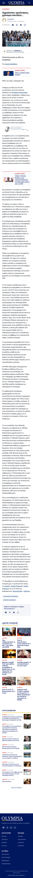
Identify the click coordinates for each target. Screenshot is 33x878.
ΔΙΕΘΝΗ (4, 842)
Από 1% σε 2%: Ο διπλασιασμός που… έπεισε (9, 691)
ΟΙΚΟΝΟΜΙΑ (22, 839)
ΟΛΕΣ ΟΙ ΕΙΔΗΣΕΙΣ (16, 787)
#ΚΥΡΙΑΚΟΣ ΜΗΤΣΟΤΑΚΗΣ (10, 596)
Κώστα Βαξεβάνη (11, 64)
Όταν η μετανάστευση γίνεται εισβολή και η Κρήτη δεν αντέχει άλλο (24, 643)
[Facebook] (12, 25)
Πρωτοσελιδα (17, 591)
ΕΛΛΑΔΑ (4, 846)
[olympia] (16, 2)
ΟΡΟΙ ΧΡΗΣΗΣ (6, 857)
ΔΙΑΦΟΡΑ (21, 846)
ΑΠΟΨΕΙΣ (6, 9)
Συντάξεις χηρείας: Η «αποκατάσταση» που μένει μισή (24, 664)
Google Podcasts (17, 586)
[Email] (11, 827)
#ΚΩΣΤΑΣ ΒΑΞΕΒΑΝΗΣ (9, 600)
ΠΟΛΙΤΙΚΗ (21, 842)
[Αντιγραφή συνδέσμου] (25, 25)
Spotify (7, 586)
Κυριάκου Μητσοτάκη (19, 92)
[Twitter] (17, 25)
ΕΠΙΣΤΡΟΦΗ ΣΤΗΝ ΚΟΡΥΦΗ (16, 875)
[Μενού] (3, 2)
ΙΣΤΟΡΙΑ (20, 836)
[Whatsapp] (21, 25)
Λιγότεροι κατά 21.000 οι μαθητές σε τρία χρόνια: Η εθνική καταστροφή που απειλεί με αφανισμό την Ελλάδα (23, 695)
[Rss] (15, 827)
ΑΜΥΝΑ (4, 836)
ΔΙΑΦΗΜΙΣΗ (5, 860)
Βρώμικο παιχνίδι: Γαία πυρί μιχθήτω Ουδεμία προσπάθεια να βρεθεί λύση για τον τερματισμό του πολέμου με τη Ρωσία (8, 668)
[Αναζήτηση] (29, 3)
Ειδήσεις (27, 591)
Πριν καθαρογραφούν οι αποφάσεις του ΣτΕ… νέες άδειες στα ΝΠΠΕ (8, 643)
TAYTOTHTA (5, 854)
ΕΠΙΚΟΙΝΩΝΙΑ (6, 864)
